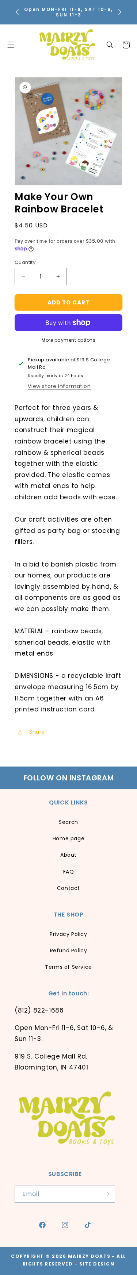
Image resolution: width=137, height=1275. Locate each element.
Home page (68, 838)
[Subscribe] (107, 1194)
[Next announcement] (120, 12)
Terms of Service (68, 967)
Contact (68, 888)
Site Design (97, 1264)
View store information (59, 386)
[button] (110, 45)
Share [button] (37, 732)
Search (68, 822)
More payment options (68, 340)
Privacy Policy (68, 934)
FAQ (68, 871)
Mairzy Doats (89, 1256)
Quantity (25, 262)
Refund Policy (68, 950)
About (68, 855)
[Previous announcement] (17, 12)
